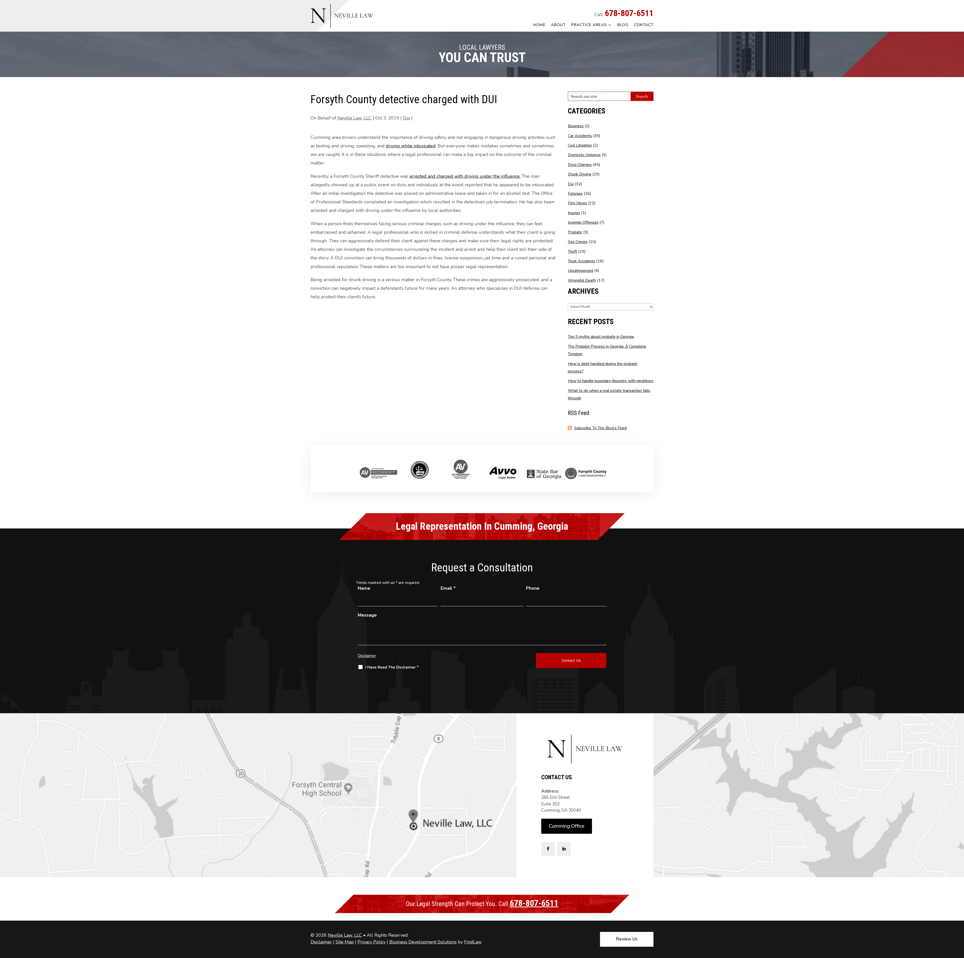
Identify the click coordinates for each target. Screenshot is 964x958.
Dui (406, 118)
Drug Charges (580, 164)
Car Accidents (580, 136)
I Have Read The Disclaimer (392, 667)
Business (576, 126)
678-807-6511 (629, 13)
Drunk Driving (579, 174)
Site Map (345, 942)
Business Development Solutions (423, 942)
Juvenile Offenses (583, 222)
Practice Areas (589, 25)
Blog (622, 25)
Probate (575, 232)
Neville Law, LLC (354, 118)
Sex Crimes (578, 242)
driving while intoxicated (411, 146)
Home (539, 25)
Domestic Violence (584, 155)
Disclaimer (367, 655)
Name (364, 588)
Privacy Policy (371, 942)
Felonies (575, 193)
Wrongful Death (582, 280)
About (558, 25)
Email (448, 588)
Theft (572, 251)
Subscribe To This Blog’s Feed (600, 428)
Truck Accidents (581, 261)
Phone (532, 588)
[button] (959, 922)
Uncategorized (580, 270)
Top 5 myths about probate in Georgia (601, 336)
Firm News (577, 203)
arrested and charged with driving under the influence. (464, 176)
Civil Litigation (580, 145)
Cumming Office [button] (566, 826)
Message (367, 615)
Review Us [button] (627, 939)
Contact (643, 25)
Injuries (574, 213)
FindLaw (472, 942)
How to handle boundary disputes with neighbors (610, 381)
